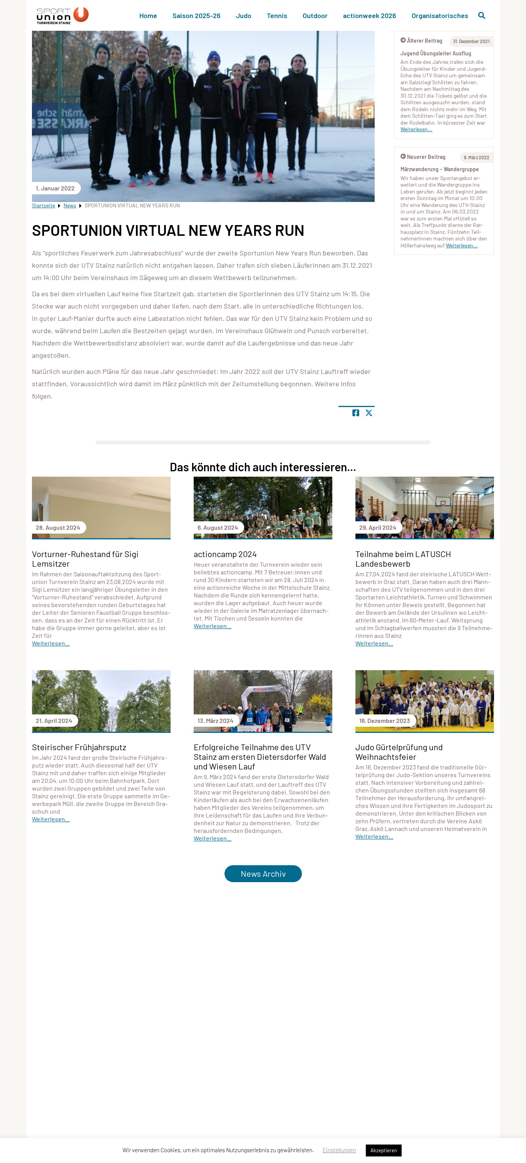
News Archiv (263, 873)
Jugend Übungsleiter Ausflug (435, 53)
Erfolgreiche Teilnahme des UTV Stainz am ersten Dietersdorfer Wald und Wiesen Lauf (260, 756)
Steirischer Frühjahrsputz (79, 747)
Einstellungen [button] (339, 1149)
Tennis (277, 15)
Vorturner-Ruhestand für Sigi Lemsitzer (85, 558)
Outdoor (315, 15)
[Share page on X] (369, 413)
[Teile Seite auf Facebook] (356, 413)
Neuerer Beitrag (426, 157)
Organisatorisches (440, 15)
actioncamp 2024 (225, 554)
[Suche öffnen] (481, 15)
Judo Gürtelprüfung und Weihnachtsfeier (399, 751)
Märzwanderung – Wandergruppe (439, 169)
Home (148, 15)
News (70, 205)
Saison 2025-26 (197, 15)
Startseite (43, 205)
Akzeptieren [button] (383, 1150)
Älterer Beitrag (424, 40)
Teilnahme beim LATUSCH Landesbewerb (403, 558)
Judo (243, 15)
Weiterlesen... (416, 129)
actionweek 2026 (369, 15)
